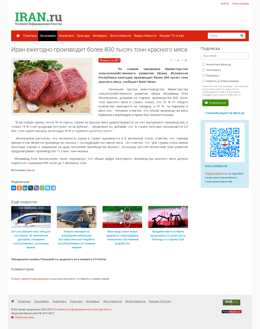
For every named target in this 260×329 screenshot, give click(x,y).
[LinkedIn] (25, 188)
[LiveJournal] (30, 188)
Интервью (100, 36)
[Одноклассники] (19, 188)
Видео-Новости (145, 36)
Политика (30, 36)
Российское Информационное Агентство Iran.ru (82, 309)
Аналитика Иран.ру (218, 64)
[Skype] (47, 188)
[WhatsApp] (42, 188)
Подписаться (217, 103)
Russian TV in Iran (172, 36)
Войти (225, 3)
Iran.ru (30, 170)
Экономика (48, 36)
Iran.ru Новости (216, 165)
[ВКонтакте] (13, 188)
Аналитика (66, 36)
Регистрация (240, 3)
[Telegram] (53, 188)
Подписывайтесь (216, 173)
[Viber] (36, 188)
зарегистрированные (35, 278)
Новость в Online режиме (222, 81)
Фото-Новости (120, 36)
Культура (83, 36)
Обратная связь (24, 317)
